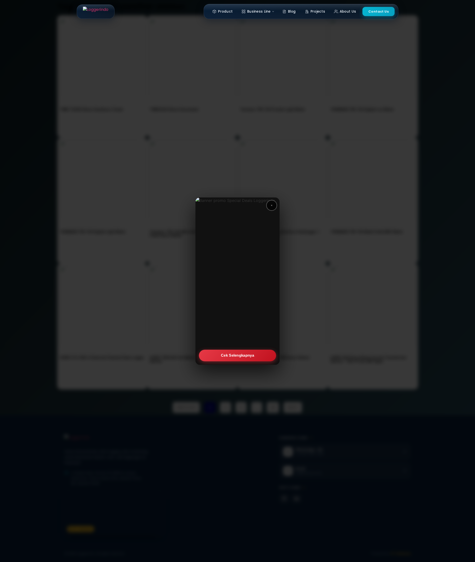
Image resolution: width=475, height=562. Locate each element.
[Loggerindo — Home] (95, 12)
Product (225, 11)
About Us (348, 11)
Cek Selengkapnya (237, 355)
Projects (317, 11)
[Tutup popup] (271, 205)
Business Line (259, 11)
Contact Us (378, 11)
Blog (292, 11)
